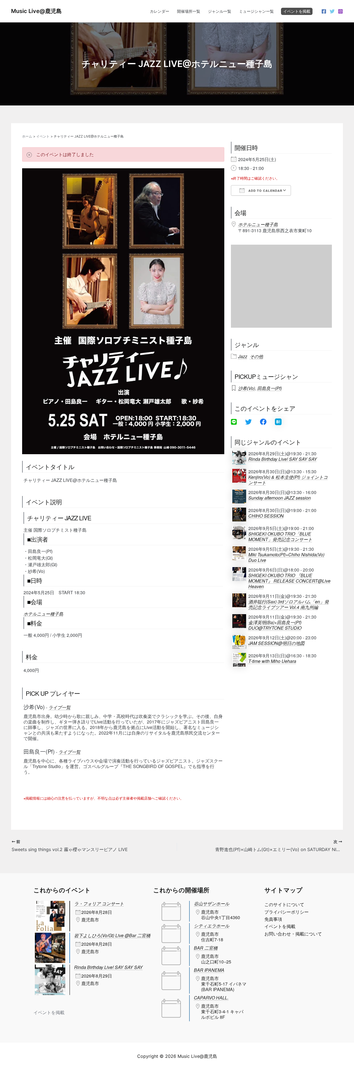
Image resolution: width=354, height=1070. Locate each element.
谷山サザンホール (211, 903)
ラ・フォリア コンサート (99, 903)
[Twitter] (332, 11)
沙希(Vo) (246, 388)
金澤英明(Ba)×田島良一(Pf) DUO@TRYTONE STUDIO (274, 625)
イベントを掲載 (296, 11)
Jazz (242, 356)
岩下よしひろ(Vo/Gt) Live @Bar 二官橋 (112, 935)
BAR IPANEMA (209, 970)
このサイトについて (284, 904)
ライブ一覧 (59, 707)
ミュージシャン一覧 (256, 11)
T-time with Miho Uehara (272, 661)
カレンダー (159, 11)
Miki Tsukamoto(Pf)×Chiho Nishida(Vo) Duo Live (286, 557)
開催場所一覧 (188, 11)
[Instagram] (340, 11)
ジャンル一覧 (219, 11)
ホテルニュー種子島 (43, 614)
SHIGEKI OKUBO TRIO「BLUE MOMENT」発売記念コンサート (280, 536)
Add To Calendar (264, 190)
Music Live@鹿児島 (36, 11)
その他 (256, 356)
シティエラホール (211, 925)
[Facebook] (323, 11)
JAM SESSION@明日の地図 (276, 643)
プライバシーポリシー (286, 912)
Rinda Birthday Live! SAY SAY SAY (282, 459)
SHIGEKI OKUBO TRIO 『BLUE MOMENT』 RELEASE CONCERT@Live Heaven (289, 581)
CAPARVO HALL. (211, 997)
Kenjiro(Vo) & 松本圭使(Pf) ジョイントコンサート (288, 479)
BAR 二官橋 (206, 948)
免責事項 (273, 919)
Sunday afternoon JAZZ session (279, 498)
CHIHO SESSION (266, 516)
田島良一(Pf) (269, 388)
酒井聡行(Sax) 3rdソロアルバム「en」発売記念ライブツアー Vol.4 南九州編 (288, 604)
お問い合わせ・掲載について (293, 934)
